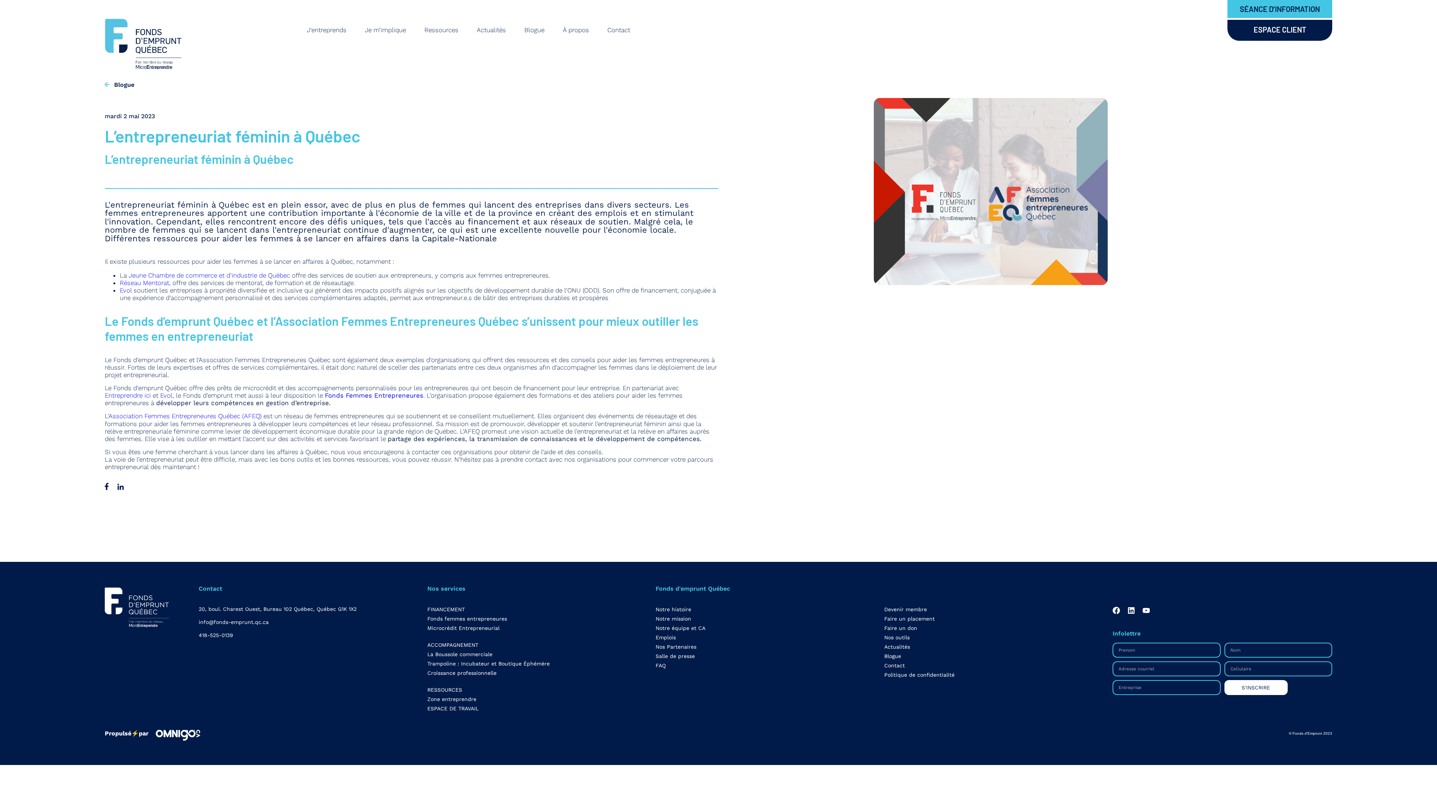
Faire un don (900, 628)
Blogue (534, 30)
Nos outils (897, 637)
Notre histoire (673, 609)
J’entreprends (327, 30)
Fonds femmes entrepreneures (467, 619)
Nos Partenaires (676, 647)
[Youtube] (1146, 610)
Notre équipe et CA (680, 628)
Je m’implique (385, 30)
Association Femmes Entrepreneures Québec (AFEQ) (185, 416)
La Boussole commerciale (459, 654)
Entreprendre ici (128, 395)
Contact (618, 30)
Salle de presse (675, 656)
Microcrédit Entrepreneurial (463, 628)
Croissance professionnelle (462, 673)
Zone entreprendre (451, 699)
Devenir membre (905, 609)
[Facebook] (1116, 610)
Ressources (441, 30)
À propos (576, 30)
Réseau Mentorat (144, 283)
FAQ (661, 665)
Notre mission (673, 619)
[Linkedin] (1131, 610)
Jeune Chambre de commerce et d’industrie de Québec (209, 275)
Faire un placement (909, 619)
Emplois (666, 637)
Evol (126, 290)
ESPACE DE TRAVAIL (453, 708)
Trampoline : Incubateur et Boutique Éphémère (488, 664)
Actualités (491, 30)
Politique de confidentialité (919, 675)
